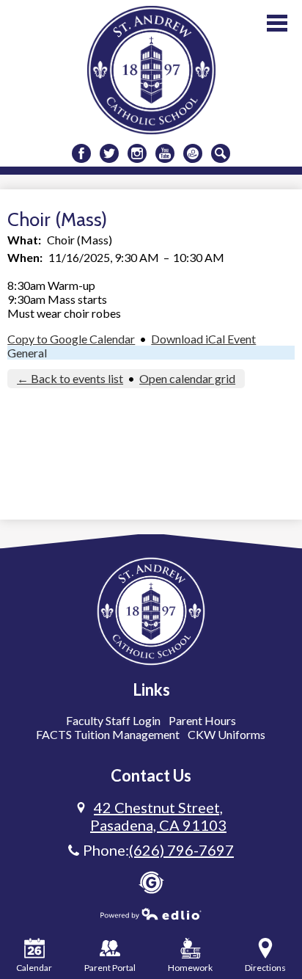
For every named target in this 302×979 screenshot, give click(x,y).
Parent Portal (110, 967)
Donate (192, 153)
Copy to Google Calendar (71, 339)
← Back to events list (70, 378)
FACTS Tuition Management (108, 734)
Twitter (109, 153)
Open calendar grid (187, 378)
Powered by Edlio (151, 913)
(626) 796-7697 (181, 850)
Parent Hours (202, 720)
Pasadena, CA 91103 (158, 816)
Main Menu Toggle (277, 23)
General (27, 353)
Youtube (164, 153)
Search (220, 153)
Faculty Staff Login (113, 720)
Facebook (81, 153)
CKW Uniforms (226, 734)
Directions (265, 967)
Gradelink (151, 882)
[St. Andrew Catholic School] (151, 70)
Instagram (137, 153)
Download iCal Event (203, 339)
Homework (190, 967)
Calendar (34, 967)
